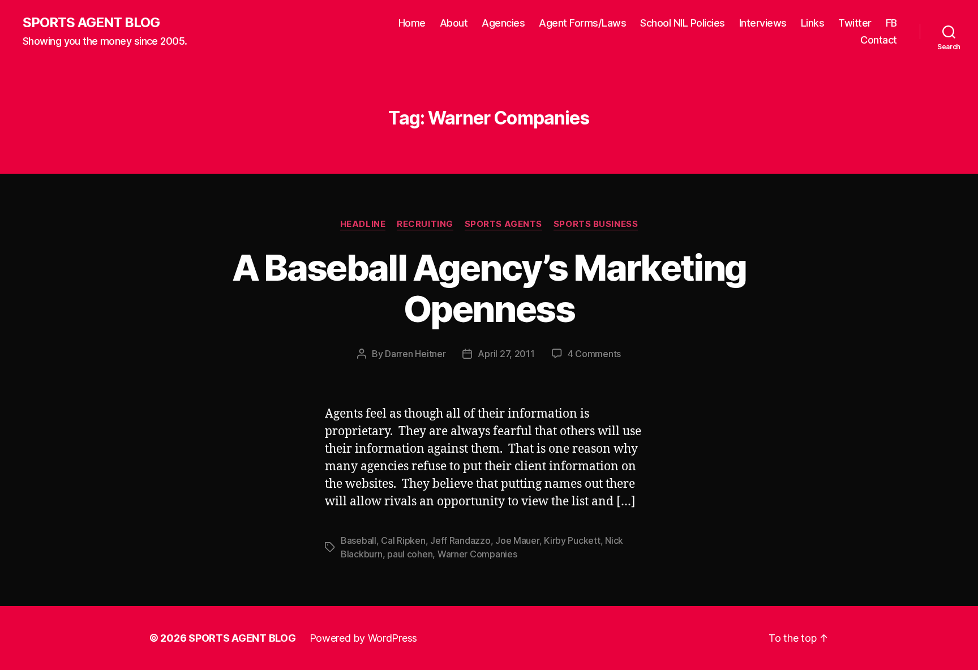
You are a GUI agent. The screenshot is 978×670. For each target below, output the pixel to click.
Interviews (763, 23)
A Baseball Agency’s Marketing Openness (489, 288)
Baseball (358, 540)
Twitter (855, 23)
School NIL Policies (682, 23)
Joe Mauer (517, 540)
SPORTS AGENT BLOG (91, 22)
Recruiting (425, 224)
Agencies (503, 23)
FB (891, 23)
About (454, 23)
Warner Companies (477, 554)
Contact (878, 40)
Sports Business (596, 224)
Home (412, 23)
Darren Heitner (415, 353)
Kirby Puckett (572, 540)
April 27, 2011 (506, 353)
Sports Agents (503, 224)
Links (813, 23)
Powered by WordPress (364, 638)
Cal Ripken (403, 540)
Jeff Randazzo (460, 540)
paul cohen (409, 554)
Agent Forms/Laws (582, 23)
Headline (362, 224)
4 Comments (594, 353)
